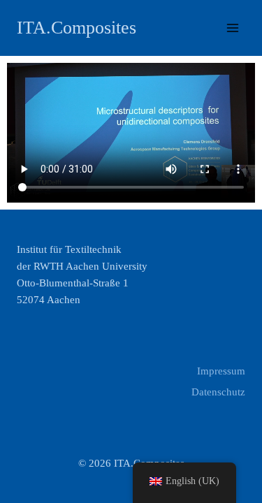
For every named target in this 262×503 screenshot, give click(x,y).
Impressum (221, 371)
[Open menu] (232, 27)
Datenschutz (218, 392)
